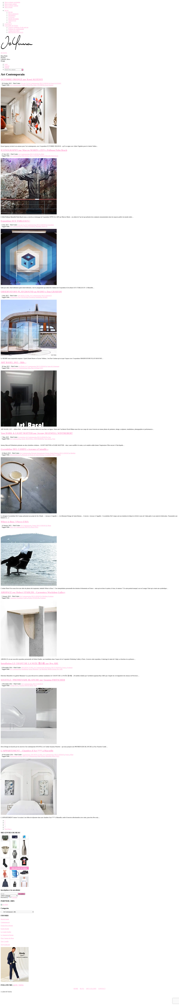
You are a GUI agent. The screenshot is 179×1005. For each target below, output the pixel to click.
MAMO (45, 297)
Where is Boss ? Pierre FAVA (15, 521)
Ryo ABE (60, 669)
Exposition (50, 225)
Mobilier (72, 453)
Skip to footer (8, 7)
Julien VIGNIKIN (38, 85)
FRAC (17, 685)
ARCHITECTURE (23, 295)
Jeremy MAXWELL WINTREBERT (32, 439)
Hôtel (42, 154)
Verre (53, 439)
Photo (49, 525)
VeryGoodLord (5, 944)
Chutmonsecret (5, 922)
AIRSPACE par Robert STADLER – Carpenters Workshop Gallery (33, 592)
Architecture (13, 297)
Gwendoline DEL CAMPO (52, 455)
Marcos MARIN (34, 156)
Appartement (26, 754)
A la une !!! (24, 83)
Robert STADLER (33, 598)
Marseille (38, 226)
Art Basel (21, 366)
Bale (29, 368)
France (64, 667)
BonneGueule (5, 919)
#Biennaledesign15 (15, 455)
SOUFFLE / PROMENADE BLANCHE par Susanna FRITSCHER (33, 680)
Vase (49, 437)
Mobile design (52, 669)
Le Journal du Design (7, 935)
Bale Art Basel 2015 (37, 368)
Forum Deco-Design (7, 925)
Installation (38, 297)
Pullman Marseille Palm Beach (49, 156)
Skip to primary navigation (12, 2)
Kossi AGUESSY (56, 83)
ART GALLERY (91, 988)
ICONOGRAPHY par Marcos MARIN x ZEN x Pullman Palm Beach (34, 150)
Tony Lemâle (5, 941)
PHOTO (27, 527)
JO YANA (4, 53)
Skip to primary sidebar (11, 5)
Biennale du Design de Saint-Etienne (33, 455)
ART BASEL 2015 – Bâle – (13, 362)
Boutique (47, 667)
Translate (14, 897)
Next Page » (8, 829)
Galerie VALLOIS (26, 85)
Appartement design (16, 756)
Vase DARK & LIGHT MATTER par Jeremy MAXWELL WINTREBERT (37, 433)
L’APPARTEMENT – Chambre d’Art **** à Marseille (27, 750)
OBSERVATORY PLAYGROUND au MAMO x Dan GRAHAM (31, 291)
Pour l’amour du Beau (7, 938)
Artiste (34, 525)
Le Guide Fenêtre (6, 932)
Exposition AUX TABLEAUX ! (15, 221)
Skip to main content (10, 4)
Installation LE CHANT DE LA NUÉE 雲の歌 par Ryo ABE (29, 663)
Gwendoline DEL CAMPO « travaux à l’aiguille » (24, 449)
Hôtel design (25, 156)
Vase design (47, 439)
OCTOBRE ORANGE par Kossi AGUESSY (22, 79)
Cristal (12, 685)
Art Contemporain (33, 83)
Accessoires (21, 437)
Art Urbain (24, 226)
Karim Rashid (5, 929)
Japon (30, 669)
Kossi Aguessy (49, 85)
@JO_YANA (18, 985)
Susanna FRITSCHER (26, 685)
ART (11, 527)
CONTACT (101, 988)
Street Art (44, 226)
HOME (76, 988)
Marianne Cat (37, 669)
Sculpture (51, 596)
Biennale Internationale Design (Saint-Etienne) (45, 453)
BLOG (82, 988)
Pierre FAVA (34, 527)
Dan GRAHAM (23, 297)
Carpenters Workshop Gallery (18, 598)
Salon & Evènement (53, 366)
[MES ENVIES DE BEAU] (15, 886)
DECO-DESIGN (45, 83)
